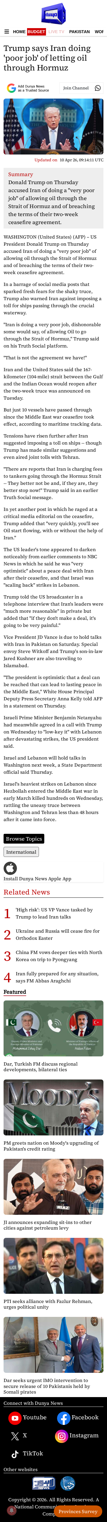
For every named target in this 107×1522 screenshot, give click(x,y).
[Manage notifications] (11, 1510)
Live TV (56, 31)
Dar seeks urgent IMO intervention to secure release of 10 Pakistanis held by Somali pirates (47, 1386)
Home (19, 31)
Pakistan (79, 31)
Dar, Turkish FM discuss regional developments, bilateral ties (41, 1067)
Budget (36, 31)
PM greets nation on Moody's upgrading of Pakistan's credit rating (51, 1146)
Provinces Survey (78, 1511)
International (21, 852)
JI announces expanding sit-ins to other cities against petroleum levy (48, 1225)
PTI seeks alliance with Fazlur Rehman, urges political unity (48, 1304)
